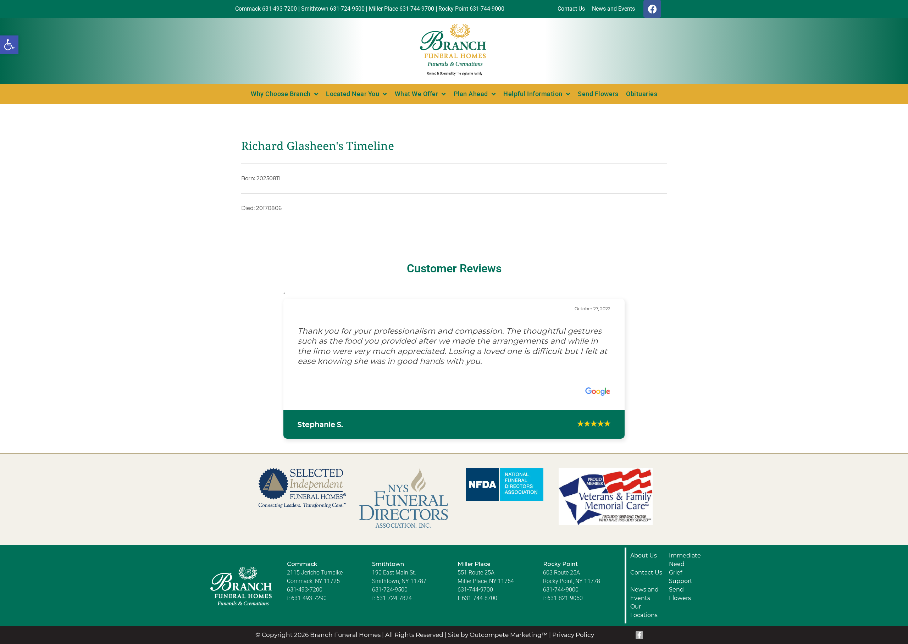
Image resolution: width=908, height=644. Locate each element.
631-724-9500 (390, 558)
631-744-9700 (475, 558)
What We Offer (416, 94)
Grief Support (680, 546)
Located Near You (352, 94)
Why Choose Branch (281, 94)
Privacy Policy (573, 604)
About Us (643, 524)
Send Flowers (598, 94)
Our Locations (644, 580)
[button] (9, 44)
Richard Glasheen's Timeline (317, 146)
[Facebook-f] (639, 605)
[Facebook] (652, 9)
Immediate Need (685, 529)
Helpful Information (533, 94)
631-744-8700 (479, 567)
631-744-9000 (560, 558)
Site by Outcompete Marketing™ (498, 604)
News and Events (644, 563)
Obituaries (641, 94)
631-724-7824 (394, 567)
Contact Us (646, 541)
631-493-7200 (304, 558)
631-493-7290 (309, 567)
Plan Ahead (471, 94)
